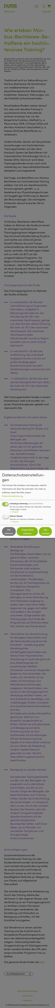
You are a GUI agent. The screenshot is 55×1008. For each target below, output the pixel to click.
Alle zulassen (45, 531)
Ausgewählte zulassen (27, 531)
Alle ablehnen (8, 531)
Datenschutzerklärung (12, 496)
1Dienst (14, 511)
